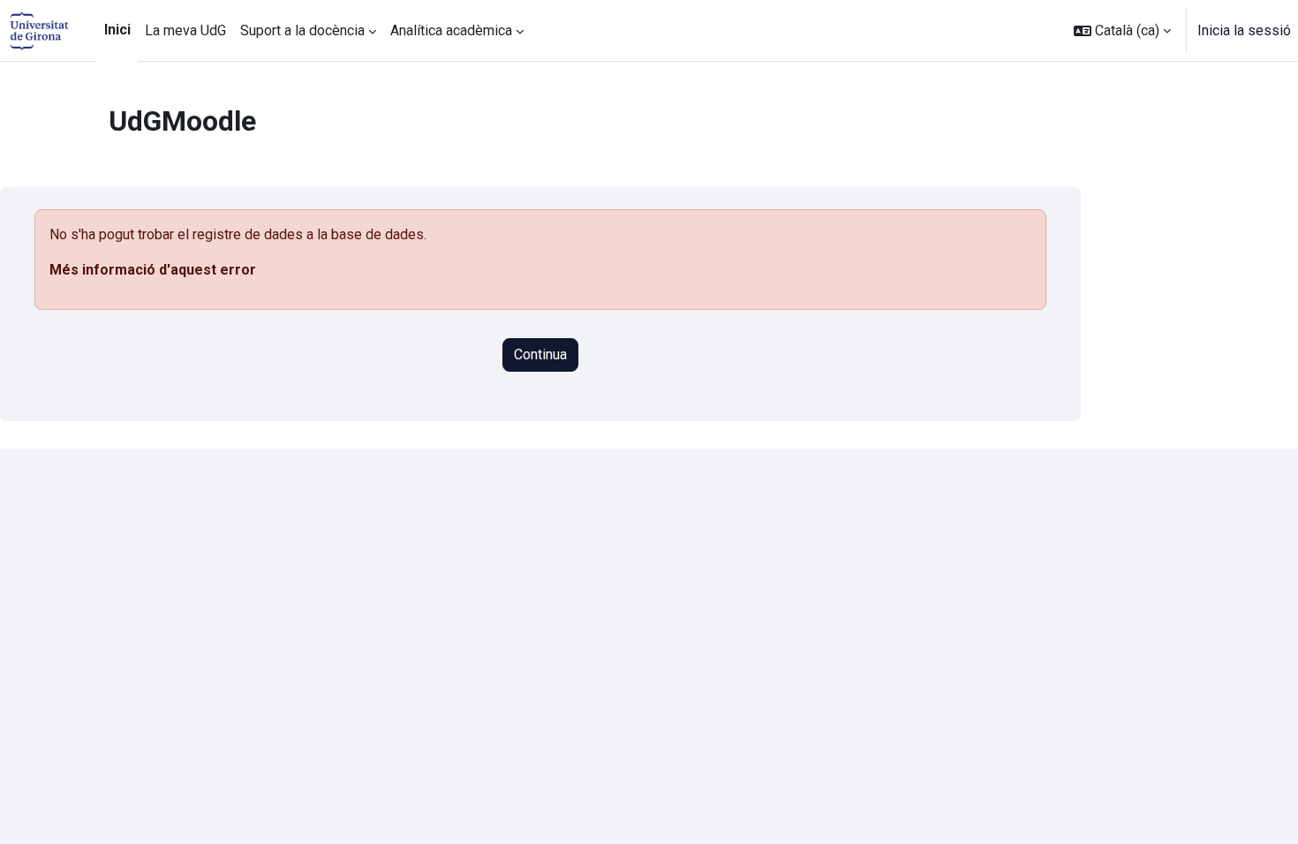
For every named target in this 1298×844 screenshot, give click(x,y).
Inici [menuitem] (117, 29)
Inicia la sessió (1244, 30)
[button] (1122, 30)
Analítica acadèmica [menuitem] (451, 30)
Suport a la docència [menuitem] (302, 30)
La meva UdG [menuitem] (185, 30)
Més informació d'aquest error (152, 269)
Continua (540, 354)
